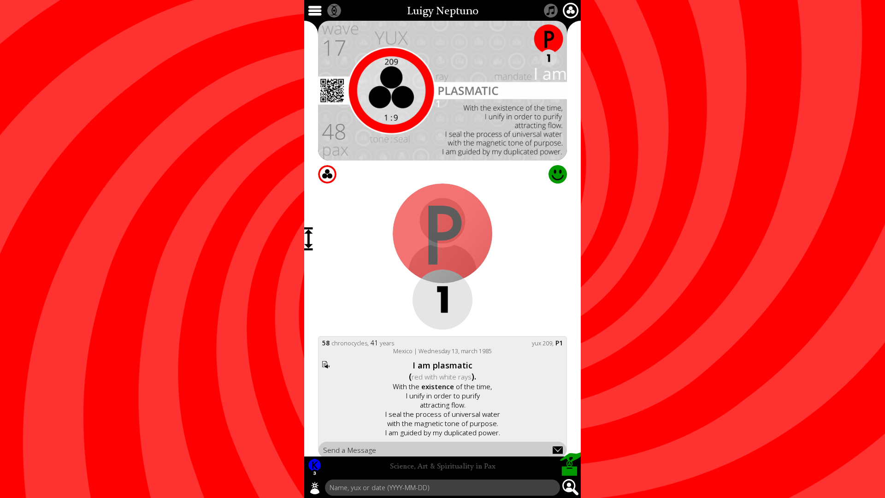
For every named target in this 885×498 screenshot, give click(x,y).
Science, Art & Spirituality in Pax (443, 466)
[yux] (314, 487)
